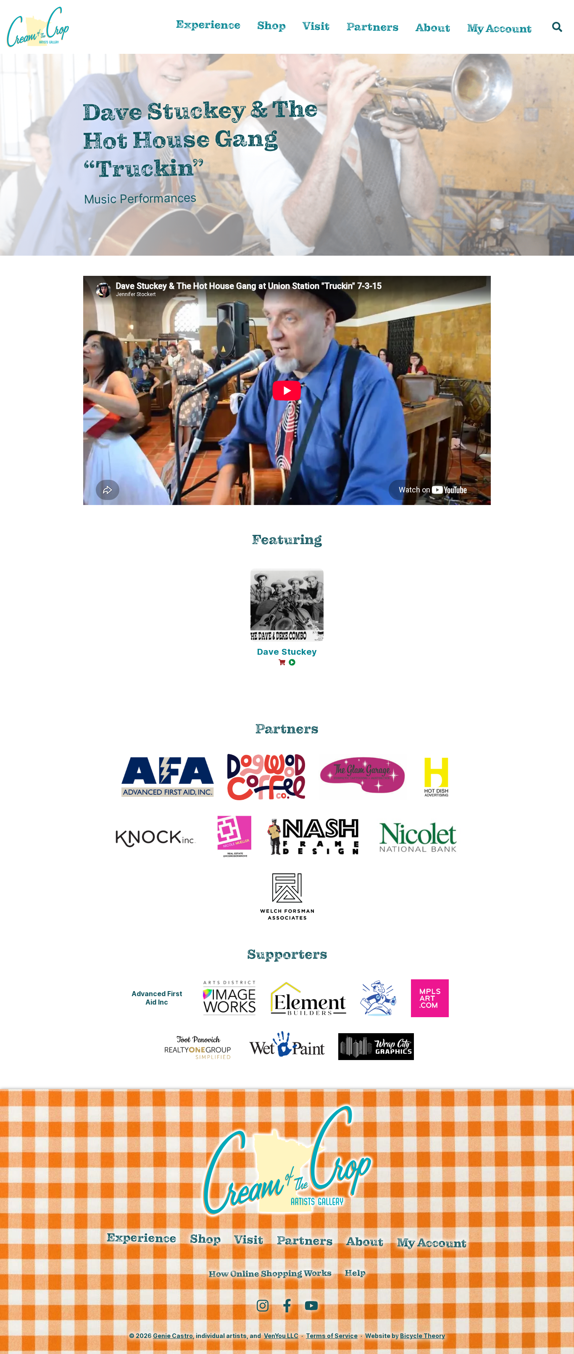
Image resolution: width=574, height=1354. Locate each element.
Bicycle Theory (422, 1335)
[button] (557, 27)
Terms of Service (332, 1335)
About (433, 27)
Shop (271, 25)
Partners (373, 27)
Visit (316, 26)
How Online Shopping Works (269, 1274)
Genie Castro (173, 1335)
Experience (208, 25)
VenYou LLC (281, 1335)
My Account (499, 28)
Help (355, 1272)
